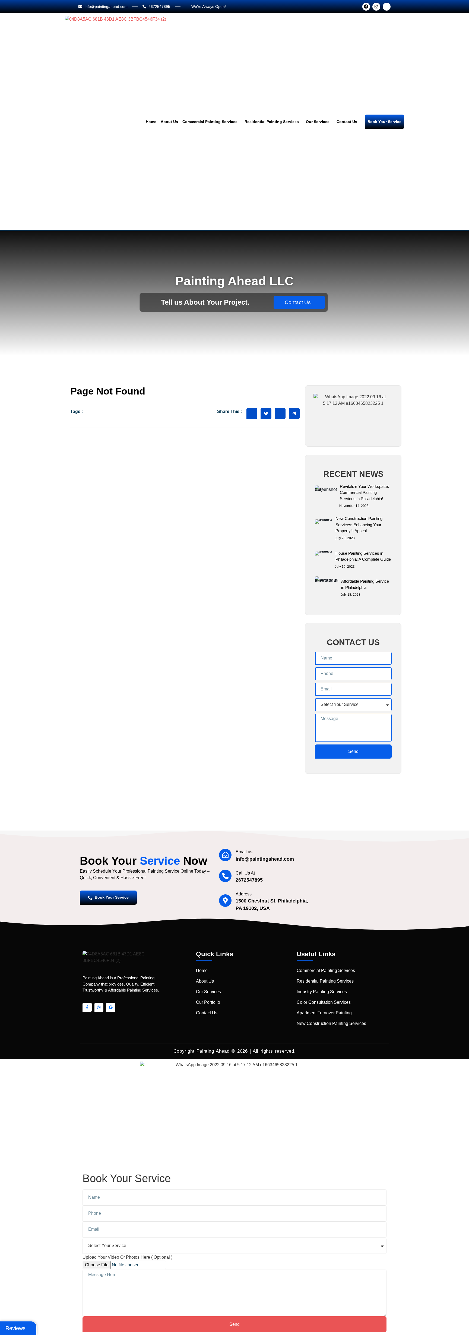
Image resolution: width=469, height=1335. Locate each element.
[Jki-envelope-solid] (387, 7)
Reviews (15, 1328)
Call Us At (245, 873)
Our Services (317, 121)
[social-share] (251, 413)
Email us (244, 852)
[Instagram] (376, 7)
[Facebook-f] (87, 1007)
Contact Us (347, 121)
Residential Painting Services (272, 121)
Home (151, 121)
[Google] (110, 1007)
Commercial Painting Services (209, 121)
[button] (211, 121)
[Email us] (225, 855)
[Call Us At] (225, 876)
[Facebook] (366, 7)
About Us (169, 121)
